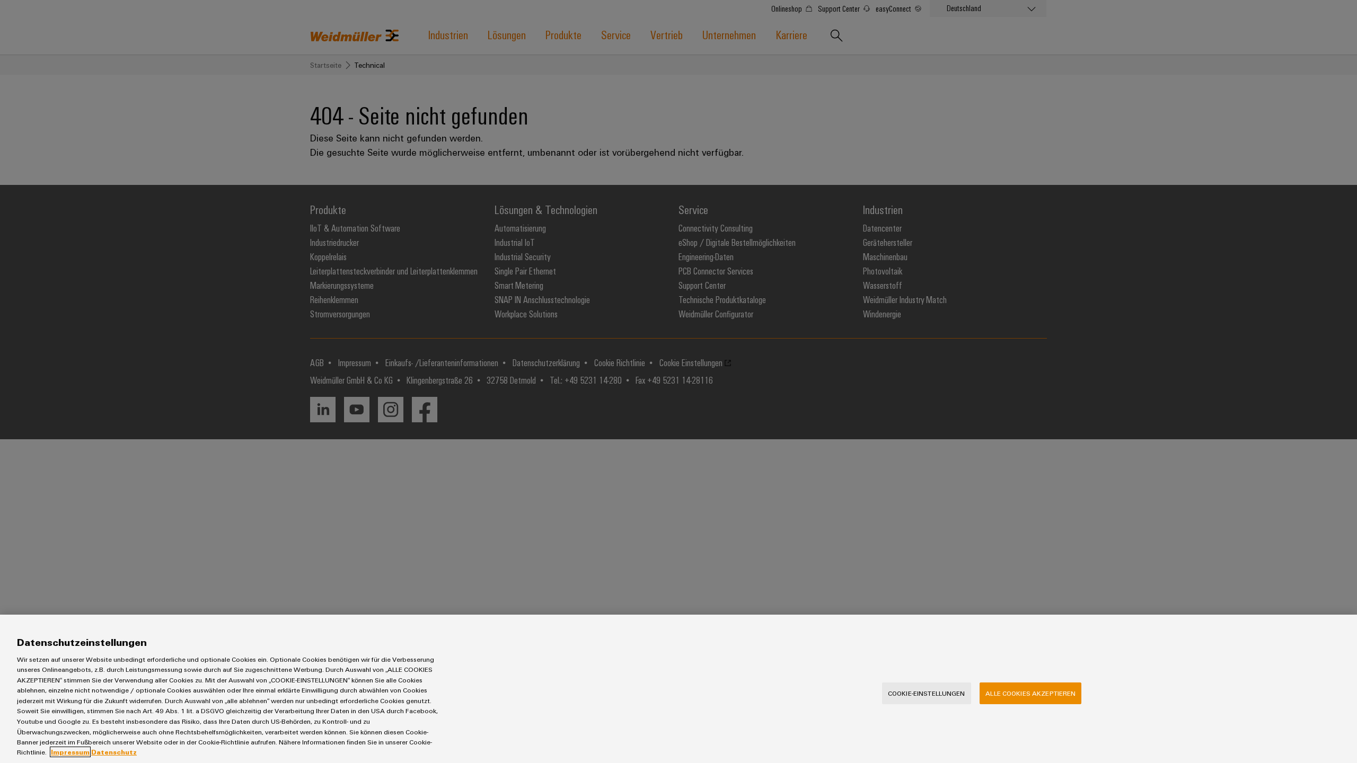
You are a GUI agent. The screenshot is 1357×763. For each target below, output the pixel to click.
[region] (678, 689)
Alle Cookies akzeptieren (1030, 693)
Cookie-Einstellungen (926, 693)
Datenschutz (114, 752)
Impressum (70, 752)
